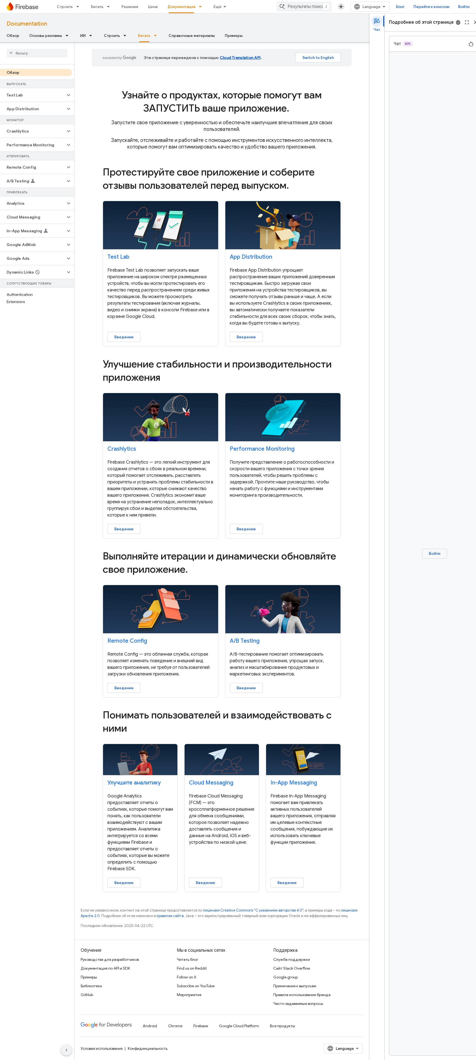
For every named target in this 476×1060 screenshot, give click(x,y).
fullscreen (467, 22)
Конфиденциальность (147, 1048)
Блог (400, 6)
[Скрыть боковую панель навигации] (66, 1050)
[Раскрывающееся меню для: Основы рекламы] (68, 35)
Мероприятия (189, 994)
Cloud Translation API (240, 57)
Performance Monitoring (262, 448)
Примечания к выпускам (294, 985)
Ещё (217, 6)
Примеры (234, 35)
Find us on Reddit (192, 968)
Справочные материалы (192, 35)
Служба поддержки (291, 959)
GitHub (87, 994)
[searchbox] (37, 53)
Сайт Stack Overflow (291, 968)
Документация (181, 6)
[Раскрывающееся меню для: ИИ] (92, 35)
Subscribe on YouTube (196, 985)
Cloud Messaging (211, 782)
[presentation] (222, 101)
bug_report (458, 22)
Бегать (97, 6)
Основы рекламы (45, 35)
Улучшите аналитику (134, 782)
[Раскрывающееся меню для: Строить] (79, 6)
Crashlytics (121, 448)
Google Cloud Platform (239, 1025)
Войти (463, 6)
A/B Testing (244, 640)
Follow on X (186, 977)
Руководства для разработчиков (110, 959)
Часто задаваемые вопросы (298, 1003)
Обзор (13, 35)
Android (150, 1025)
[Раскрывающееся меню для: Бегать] (110, 6)
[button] (32, 95)
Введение (124, 336)
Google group (285, 977)
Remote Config (127, 640)
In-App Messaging (294, 782)
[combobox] (304, 7)
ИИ (83, 35)
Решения (129, 6)
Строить (65, 6)
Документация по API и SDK (105, 968)
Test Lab (118, 256)
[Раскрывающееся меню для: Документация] (202, 6)
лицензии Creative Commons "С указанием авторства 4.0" (253, 910)
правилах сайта (170, 915)
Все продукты (282, 1025)
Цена (153, 6)
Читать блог (187, 959)
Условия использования (102, 1048)
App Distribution (251, 256)
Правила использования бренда (302, 994)
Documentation (27, 23)
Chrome (175, 1025)
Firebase (200, 1025)
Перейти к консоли (431, 6)
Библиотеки (91, 985)
